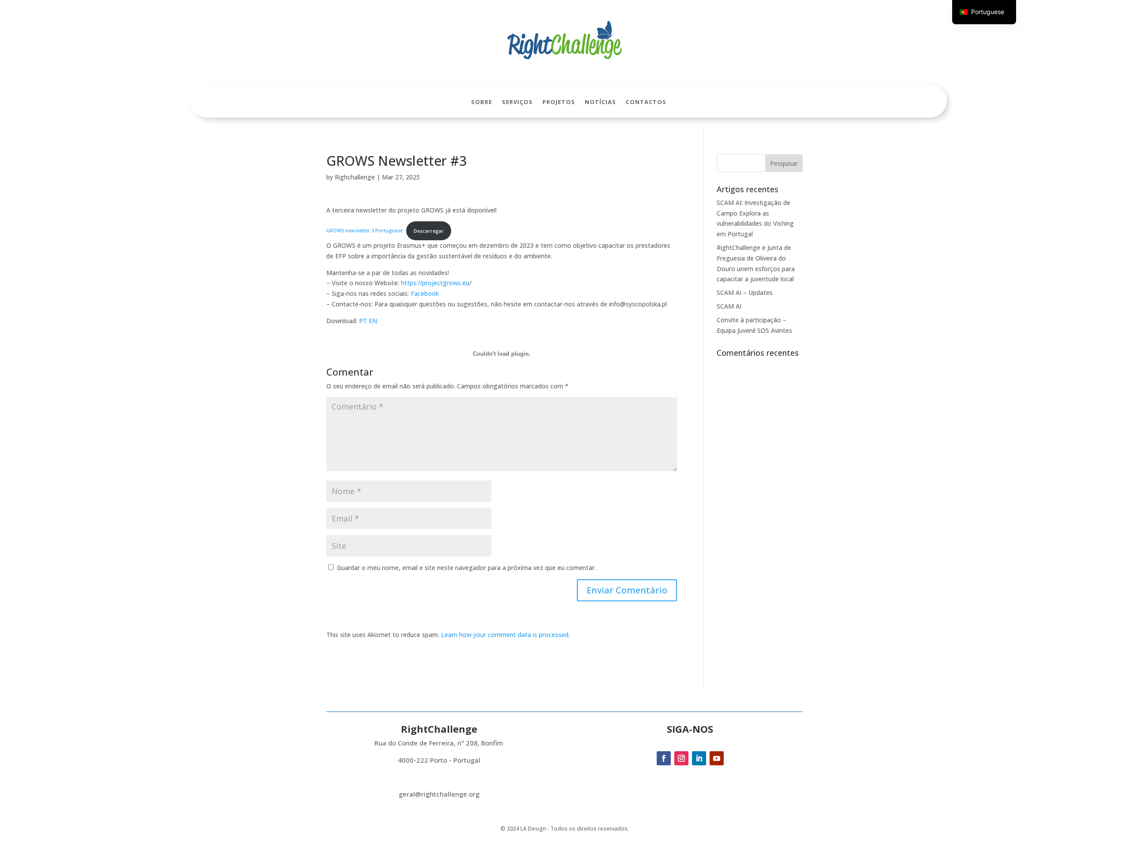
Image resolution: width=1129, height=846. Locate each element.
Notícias (600, 102)
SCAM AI (729, 306)
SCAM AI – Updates (745, 292)
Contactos (646, 102)
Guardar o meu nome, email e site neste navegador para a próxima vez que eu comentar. (466, 567)
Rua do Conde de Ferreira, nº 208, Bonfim (438, 742)
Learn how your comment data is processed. (505, 634)
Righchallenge (355, 177)
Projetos (558, 102)
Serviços (517, 102)
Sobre (481, 102)
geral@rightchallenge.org (439, 794)
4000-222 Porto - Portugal (439, 760)
